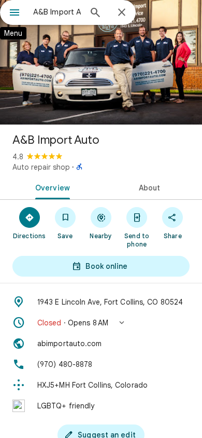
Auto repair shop (41, 167)
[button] (101, 322)
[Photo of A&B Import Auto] (101, 62)
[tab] (50, 186)
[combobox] (57, 12)
